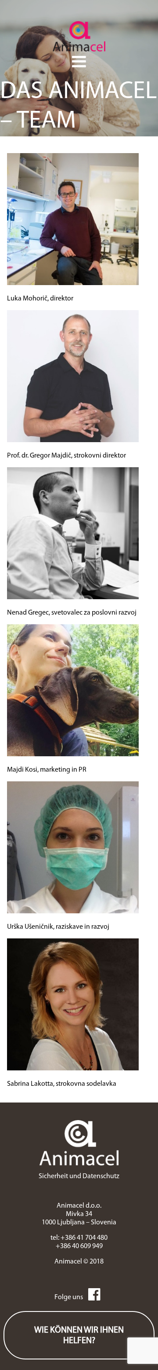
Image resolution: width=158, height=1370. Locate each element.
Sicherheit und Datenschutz (79, 1176)
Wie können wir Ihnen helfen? (79, 1335)
